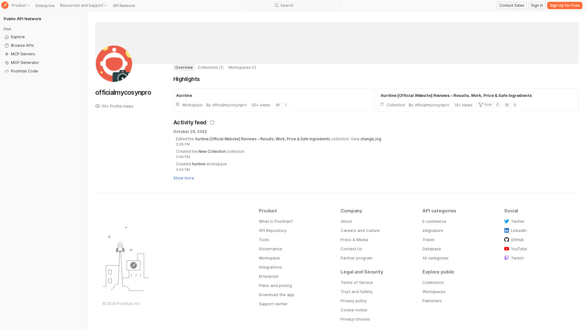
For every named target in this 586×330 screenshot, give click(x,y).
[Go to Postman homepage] (5, 6)
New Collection (212, 151)
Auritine (198, 164)
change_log (370, 139)
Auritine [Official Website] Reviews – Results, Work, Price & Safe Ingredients (262, 139)
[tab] (184, 67)
